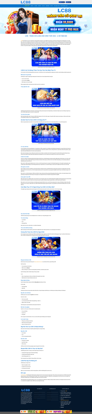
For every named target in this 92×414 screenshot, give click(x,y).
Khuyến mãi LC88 (64, 5)
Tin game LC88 (56, 5)
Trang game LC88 (24, 374)
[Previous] (3, 20)
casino (35, 5)
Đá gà (43, 5)
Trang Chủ (27, 5)
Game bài (47, 5)
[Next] (89, 20)
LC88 (22, 40)
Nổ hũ (32, 5)
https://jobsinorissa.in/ (38, 261)
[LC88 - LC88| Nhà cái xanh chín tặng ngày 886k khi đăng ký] (25, 2)
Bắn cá (39, 5)
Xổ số (51, 5)
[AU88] (33, 411)
